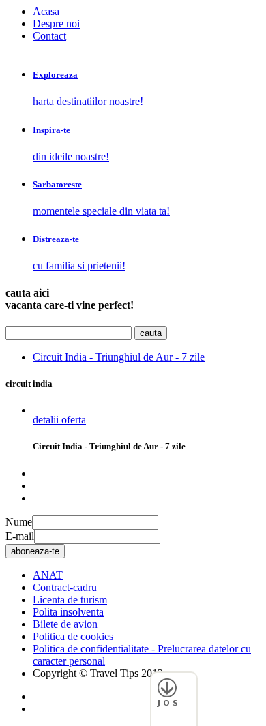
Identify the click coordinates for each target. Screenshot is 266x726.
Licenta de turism (70, 599)
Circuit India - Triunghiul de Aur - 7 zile (119, 357)
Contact (49, 36)
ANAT (48, 575)
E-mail (19, 536)
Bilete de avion (65, 624)
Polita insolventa (68, 612)
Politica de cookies (73, 636)
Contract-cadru (65, 587)
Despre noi (56, 23)
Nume (18, 522)
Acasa (46, 11)
